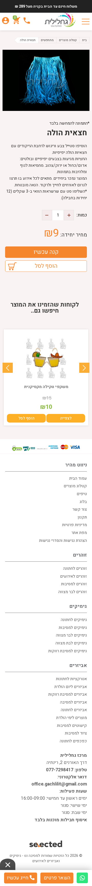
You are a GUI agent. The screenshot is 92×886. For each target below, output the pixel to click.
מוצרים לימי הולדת (71, 718)
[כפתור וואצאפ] (82, 878)
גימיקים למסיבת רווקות (67, 651)
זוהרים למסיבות (74, 584)
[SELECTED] (46, 844)
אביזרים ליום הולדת (70, 687)
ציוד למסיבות (76, 733)
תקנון (82, 517)
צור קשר (80, 509)
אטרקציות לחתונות (71, 679)
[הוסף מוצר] (69, 215)
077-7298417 (59, 770)
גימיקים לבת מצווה (71, 643)
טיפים (82, 494)
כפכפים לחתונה (73, 741)
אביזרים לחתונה (74, 710)
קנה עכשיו (46, 252)
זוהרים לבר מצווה (72, 592)
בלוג (83, 502)
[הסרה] (47, 215)
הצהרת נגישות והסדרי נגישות (63, 541)
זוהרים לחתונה (75, 568)
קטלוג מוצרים (75, 486)
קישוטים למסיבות (72, 726)
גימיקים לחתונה (74, 620)
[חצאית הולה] (46, 80)
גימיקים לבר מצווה (71, 635)
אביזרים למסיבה (73, 702)
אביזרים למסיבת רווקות (67, 694)
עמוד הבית (78, 478)
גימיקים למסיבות (73, 628)
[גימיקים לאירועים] (60, 20)
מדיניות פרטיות (74, 525)
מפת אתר (79, 533)
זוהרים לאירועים (73, 576)
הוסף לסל (46, 266)
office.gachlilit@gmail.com (59, 784)
